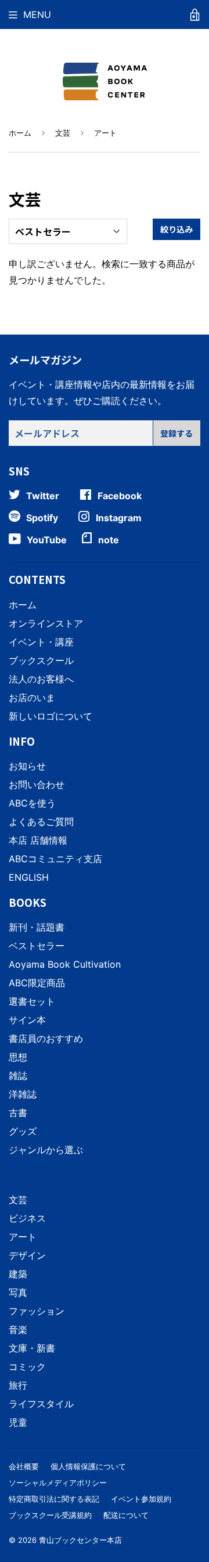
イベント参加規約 (141, 1498)
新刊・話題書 (36, 927)
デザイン (27, 1255)
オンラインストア (46, 623)
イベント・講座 (41, 642)
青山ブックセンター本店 (80, 1540)
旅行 (18, 1385)
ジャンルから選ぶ (46, 1150)
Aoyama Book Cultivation (65, 964)
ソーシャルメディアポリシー (58, 1482)
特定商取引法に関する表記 (54, 1498)
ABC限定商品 (37, 983)
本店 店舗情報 (38, 840)
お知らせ (27, 766)
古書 (18, 1112)
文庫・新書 (32, 1348)
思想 (18, 1057)
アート (23, 1237)
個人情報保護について (88, 1466)
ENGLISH (29, 877)
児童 (18, 1422)
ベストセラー (36, 945)
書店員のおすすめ (46, 1038)
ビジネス (27, 1218)
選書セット (32, 1001)
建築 (18, 1274)
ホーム (20, 132)
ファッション (36, 1311)
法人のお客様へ (41, 679)
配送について (126, 1515)
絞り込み (176, 229)
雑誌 (18, 1075)
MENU (37, 14)
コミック (27, 1366)
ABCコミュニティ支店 (55, 858)
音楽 (18, 1329)
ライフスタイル (41, 1404)
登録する (176, 433)
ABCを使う (32, 803)
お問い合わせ (36, 784)
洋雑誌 (23, 1094)
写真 (18, 1292)
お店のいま (32, 697)
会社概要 (24, 1466)
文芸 (62, 132)
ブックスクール (41, 660)
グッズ (23, 1131)
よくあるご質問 (41, 821)
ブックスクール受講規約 (50, 1515)
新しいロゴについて (50, 716)
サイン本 (27, 1020)
